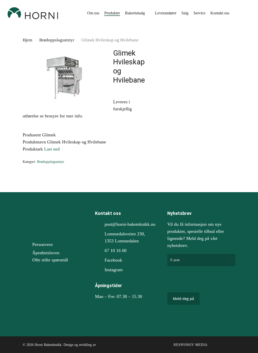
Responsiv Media (191, 345)
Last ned (52, 149)
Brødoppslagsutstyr (56, 40)
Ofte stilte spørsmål (50, 259)
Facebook (113, 260)
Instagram (114, 269)
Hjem (27, 40)
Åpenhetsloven (45, 252)
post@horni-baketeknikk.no (130, 224)
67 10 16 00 (115, 250)
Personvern (42, 244)
